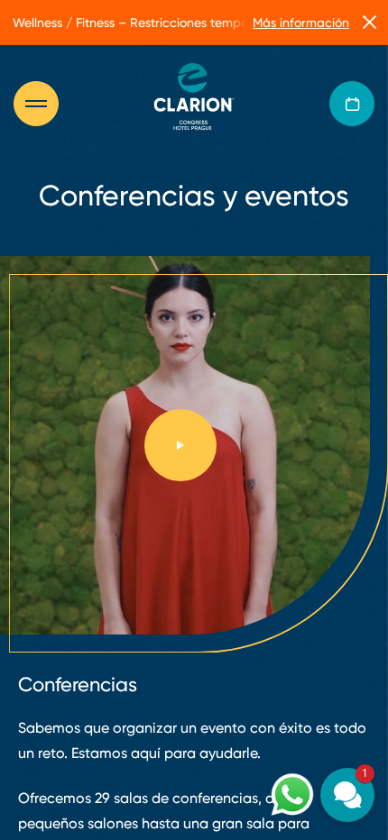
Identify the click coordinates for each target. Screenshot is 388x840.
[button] (347, 795)
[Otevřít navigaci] (45, 103)
